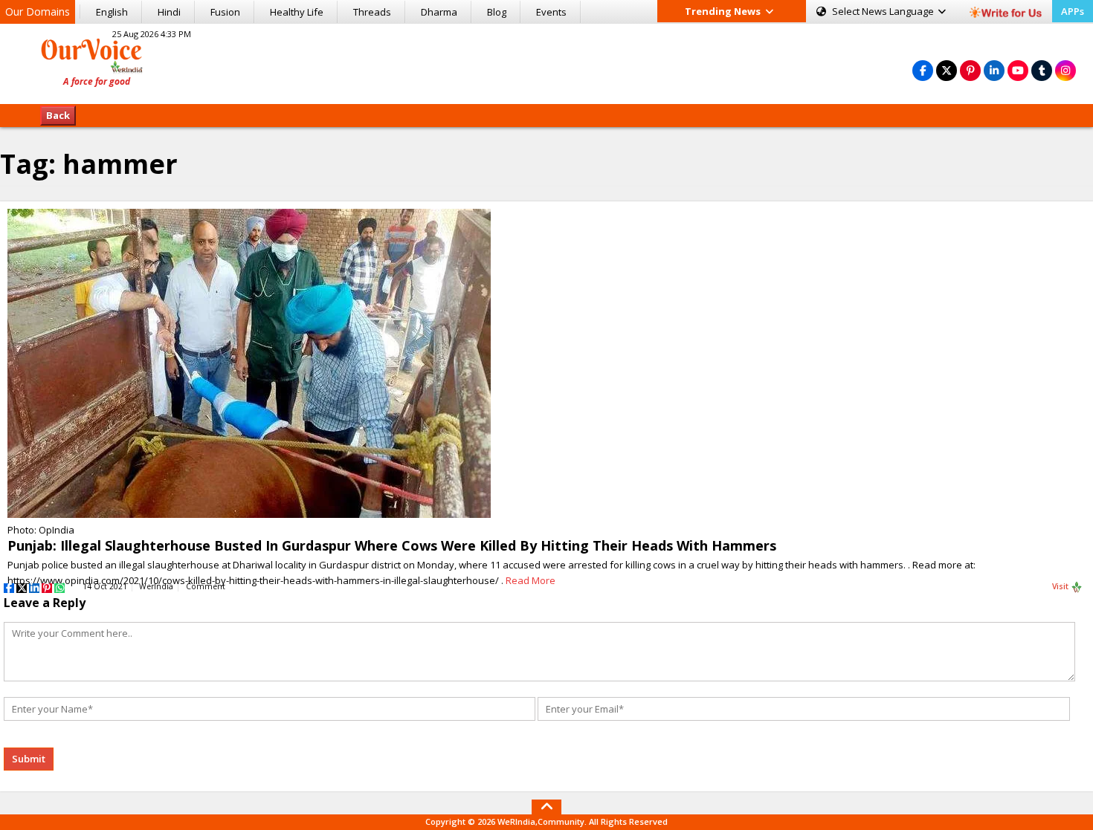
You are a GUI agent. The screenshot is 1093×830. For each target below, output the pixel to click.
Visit (1061, 586)
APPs (1072, 11)
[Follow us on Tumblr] (1041, 70)
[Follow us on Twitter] (946, 70)
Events (551, 12)
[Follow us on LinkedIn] (994, 70)
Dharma (439, 12)
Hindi (169, 12)
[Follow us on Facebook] (922, 70)
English (112, 12)
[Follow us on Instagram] (1065, 70)
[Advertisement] (546, 61)
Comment (205, 586)
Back (58, 115)
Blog (496, 12)
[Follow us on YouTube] (1017, 70)
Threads (372, 12)
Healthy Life (296, 12)
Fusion (225, 12)
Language (884, 11)
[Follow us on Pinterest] (970, 70)
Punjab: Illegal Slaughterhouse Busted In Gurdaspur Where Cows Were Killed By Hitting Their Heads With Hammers (391, 545)
